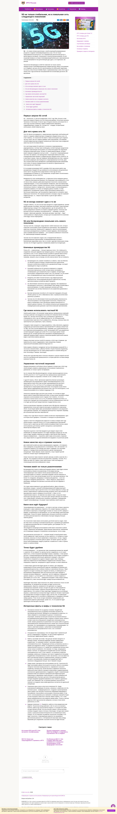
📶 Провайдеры (38, 9)
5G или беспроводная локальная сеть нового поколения (41, 89)
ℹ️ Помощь (82, 9)
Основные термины (82, 48)
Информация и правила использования (32, 795)
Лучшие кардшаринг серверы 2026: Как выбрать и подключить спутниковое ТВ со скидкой (57, 732)
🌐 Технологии (72, 9)
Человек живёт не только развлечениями (37, 101)
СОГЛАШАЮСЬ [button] (111, 810)
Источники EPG (81, 38)
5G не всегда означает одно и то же (35, 86)
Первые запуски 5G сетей (32, 81)
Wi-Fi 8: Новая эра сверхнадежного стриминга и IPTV (33, 739)
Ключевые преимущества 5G (33, 91)
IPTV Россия (31, 3)
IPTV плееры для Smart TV (84, 33)
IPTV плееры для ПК (83, 36)
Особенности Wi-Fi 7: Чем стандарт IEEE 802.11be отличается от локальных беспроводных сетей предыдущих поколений (55, 741)
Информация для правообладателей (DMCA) (53, 795)
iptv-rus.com (26, 792)
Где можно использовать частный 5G (35, 94)
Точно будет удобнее (32, 106)
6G (40, 704)
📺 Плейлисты (27, 9)
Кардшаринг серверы (83, 41)
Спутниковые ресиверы (83, 43)
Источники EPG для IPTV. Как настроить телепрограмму (31, 731)
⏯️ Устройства (61, 9)
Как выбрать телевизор (83, 46)
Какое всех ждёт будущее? (33, 104)
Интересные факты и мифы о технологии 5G (38, 109)
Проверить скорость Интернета (85, 51)
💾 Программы (50, 9)
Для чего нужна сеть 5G (32, 83)
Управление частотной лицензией (35, 96)
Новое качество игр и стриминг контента (36, 99)
